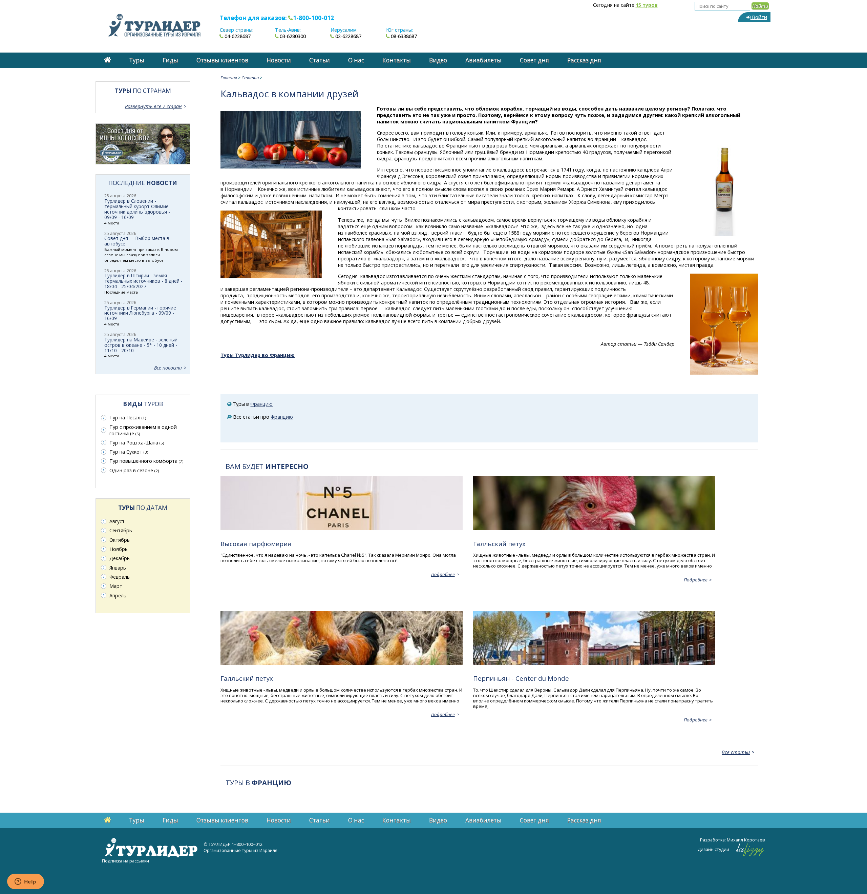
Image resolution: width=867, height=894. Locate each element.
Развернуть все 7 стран (153, 106)
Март (115, 586)
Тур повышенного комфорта (146, 461)
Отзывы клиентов (222, 60)
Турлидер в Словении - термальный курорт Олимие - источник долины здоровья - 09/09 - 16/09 (138, 209)
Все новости (168, 367)
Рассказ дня (584, 60)
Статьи (319, 60)
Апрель (117, 595)
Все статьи (736, 752)
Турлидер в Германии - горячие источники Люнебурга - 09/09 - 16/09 (140, 313)
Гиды (170, 60)
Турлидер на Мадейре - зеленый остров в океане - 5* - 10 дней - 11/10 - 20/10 (140, 345)
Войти (758, 17)
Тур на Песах (127, 417)
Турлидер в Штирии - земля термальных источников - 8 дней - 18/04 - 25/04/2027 (143, 281)
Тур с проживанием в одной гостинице (143, 430)
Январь (117, 567)
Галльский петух (499, 543)
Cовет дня (534, 60)
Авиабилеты (483, 60)
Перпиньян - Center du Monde (521, 678)
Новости (279, 60)
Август (117, 521)
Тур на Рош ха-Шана (136, 442)
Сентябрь (120, 530)
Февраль (119, 577)
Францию (261, 404)
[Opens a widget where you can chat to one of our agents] (25, 882)
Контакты (396, 60)
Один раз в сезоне (134, 470)
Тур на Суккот (128, 452)
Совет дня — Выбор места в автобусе (136, 241)
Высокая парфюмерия (255, 543)
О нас (356, 60)
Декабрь (119, 558)
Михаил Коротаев (746, 840)
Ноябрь (118, 549)
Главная (228, 78)
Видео (438, 60)
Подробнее (443, 574)
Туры (136, 60)
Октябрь (119, 540)
